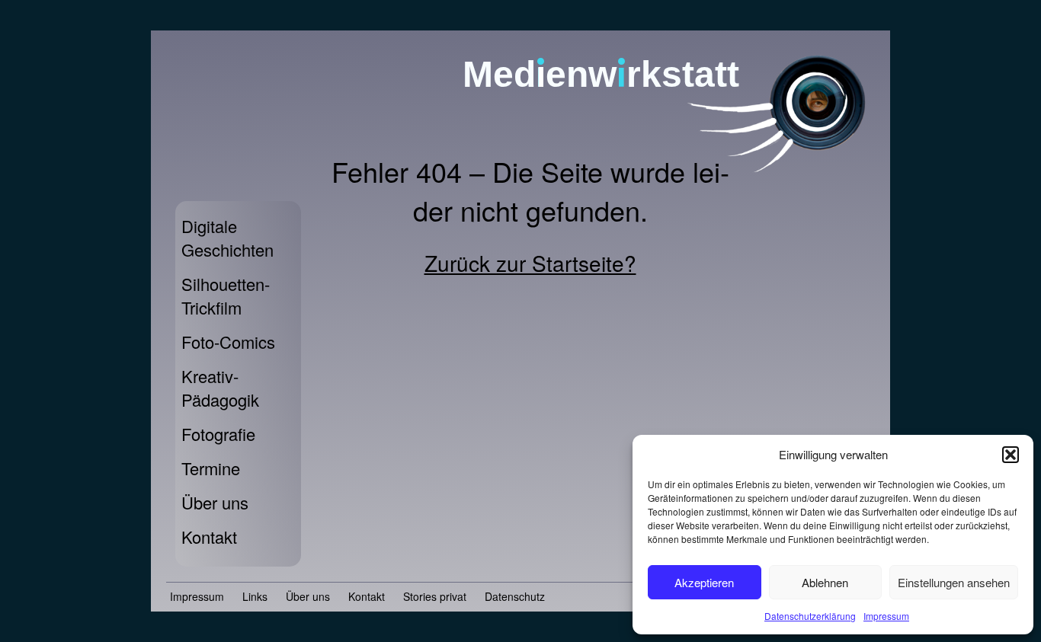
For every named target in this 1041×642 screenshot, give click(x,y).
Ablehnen (825, 582)
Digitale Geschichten (227, 237)
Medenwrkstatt (601, 74)
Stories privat (434, 596)
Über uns (214, 502)
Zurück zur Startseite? (530, 263)
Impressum (886, 615)
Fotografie (218, 434)
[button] (1010, 454)
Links (254, 596)
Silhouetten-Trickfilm (225, 295)
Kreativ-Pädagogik (220, 387)
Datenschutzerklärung (810, 615)
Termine (210, 468)
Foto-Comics (228, 341)
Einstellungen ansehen (954, 582)
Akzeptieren (704, 582)
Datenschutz (515, 596)
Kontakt (209, 536)
